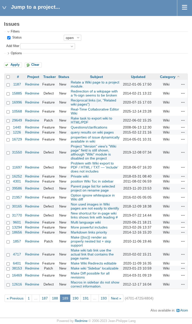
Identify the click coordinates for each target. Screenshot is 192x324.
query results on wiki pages (92, 132)
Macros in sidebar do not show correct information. (95, 284)
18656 (17, 232)
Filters (15, 31)
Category (168, 77)
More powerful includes (89, 227)
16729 (17, 139)
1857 (17, 241)
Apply (15, 64)
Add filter (12, 46)
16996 (17, 102)
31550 (17, 152)
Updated (138, 77)
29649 (17, 120)
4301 (17, 181)
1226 (17, 132)
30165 (17, 206)
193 (104, 298)
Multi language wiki (86, 222)
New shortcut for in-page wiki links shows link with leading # (94, 215)
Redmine (32, 84)
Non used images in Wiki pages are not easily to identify (95, 206)
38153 (17, 268)
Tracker (49, 77)
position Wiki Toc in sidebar (92, 181)
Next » (116, 298)
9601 (17, 222)
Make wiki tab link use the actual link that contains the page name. (92, 254)
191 (86, 298)
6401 (17, 263)
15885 (17, 93)
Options (16, 53)
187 (45, 298)
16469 (17, 275)
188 (55, 298)
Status (16, 37)
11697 (17, 167)
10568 (17, 111)
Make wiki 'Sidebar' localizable (94, 268)
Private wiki (79, 176)
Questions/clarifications (89, 127)
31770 (17, 215)
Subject (96, 77)
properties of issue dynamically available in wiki (95, 139)
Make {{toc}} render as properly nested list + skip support (91, 241)
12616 (17, 284)
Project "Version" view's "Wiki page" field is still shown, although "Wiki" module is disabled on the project (93, 152)
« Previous (15, 298)
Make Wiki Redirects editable (93, 263)
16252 (17, 176)
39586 (17, 188)
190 (75, 298)
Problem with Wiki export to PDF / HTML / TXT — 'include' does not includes (94, 167)
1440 (17, 127)
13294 (17, 227)
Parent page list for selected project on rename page (93, 188)
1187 (17, 84)
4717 (17, 254)
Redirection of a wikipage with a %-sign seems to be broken (94, 93)
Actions (183, 84)
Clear (35, 64)
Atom (184, 310)
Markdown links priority (89, 232)
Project (33, 77)
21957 (17, 197)
